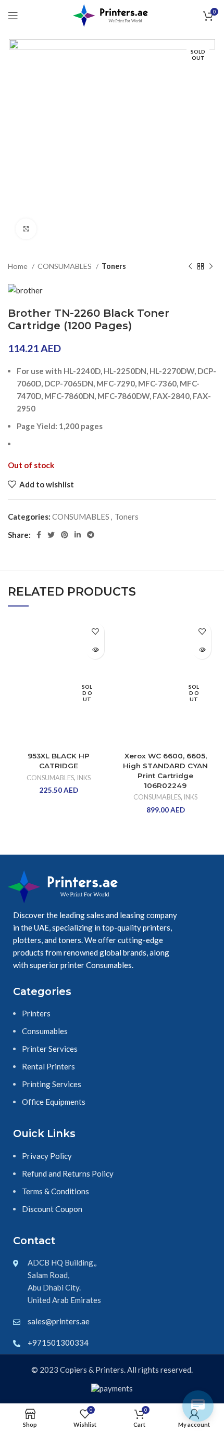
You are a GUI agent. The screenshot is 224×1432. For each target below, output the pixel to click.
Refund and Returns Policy (68, 1173)
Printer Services (50, 1048)
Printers (36, 1013)
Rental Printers (48, 1066)
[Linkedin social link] (77, 534)
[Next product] (211, 266)
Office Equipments (53, 1101)
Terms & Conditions (55, 1191)
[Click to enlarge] (26, 228)
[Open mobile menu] (13, 15)
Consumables (45, 1031)
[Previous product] (190, 266)
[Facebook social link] (38, 534)
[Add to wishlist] (95, 632)
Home (18, 266)
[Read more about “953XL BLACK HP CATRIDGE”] (95, 650)
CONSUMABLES (65, 266)
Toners (114, 266)
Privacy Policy (47, 1155)
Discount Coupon (52, 1209)
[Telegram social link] (90, 534)
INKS (84, 777)
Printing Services (51, 1084)
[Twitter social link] (51, 534)
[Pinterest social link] (64, 534)
